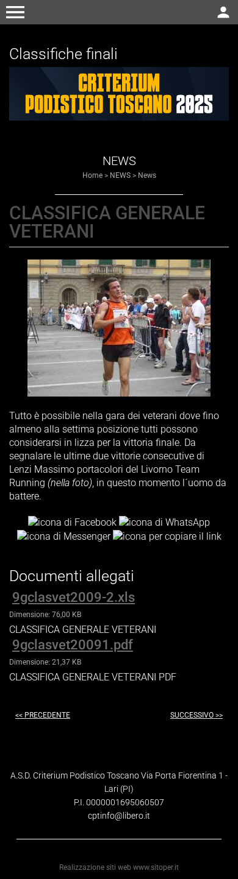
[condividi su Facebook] (72, 522)
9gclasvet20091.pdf (72, 644)
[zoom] (119, 393)
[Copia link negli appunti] (167, 536)
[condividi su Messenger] (63, 536)
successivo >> (196, 715)
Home (92, 175)
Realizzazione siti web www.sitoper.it (119, 867)
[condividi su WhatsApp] (164, 522)
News (147, 175)
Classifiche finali (63, 54)
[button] (15, 12)
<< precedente (42, 715)
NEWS (120, 175)
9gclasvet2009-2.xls (73, 597)
